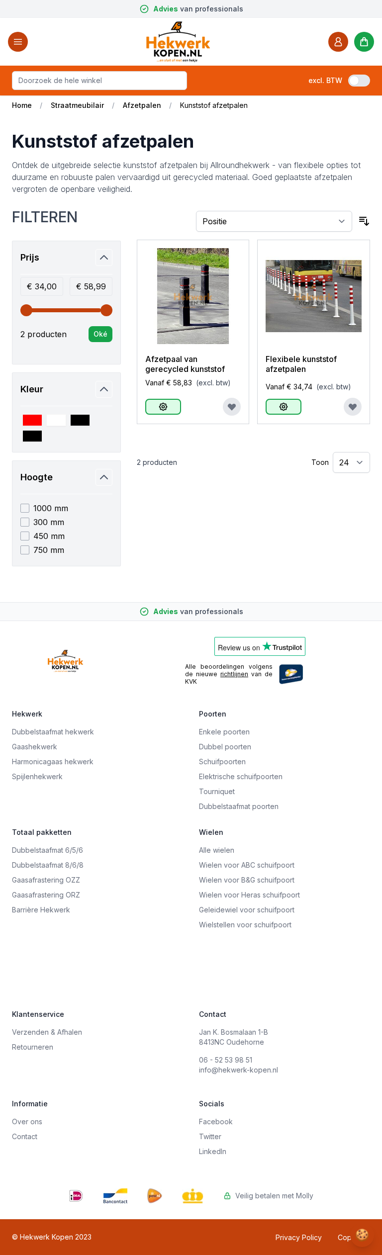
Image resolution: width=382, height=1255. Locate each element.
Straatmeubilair (77, 105)
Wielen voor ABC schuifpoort (246, 865)
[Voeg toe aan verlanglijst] (232, 407)
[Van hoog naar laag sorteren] (364, 221)
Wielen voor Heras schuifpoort (249, 895)
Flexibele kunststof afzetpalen (301, 364)
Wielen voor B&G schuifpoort (246, 880)
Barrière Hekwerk (41, 909)
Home (22, 105)
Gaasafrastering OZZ (46, 880)
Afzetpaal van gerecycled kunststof (185, 364)
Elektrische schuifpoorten (241, 776)
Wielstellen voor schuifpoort (245, 924)
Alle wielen (216, 850)
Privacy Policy (299, 1237)
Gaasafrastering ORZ (46, 895)
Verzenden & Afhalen (47, 1032)
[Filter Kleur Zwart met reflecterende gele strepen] (80, 420)
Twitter (210, 1136)
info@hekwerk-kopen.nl (238, 1070)
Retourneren (32, 1047)
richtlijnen (234, 674)
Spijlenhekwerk (37, 776)
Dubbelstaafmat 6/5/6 (47, 850)
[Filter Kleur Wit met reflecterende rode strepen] (56, 420)
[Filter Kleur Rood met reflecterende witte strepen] (32, 420)
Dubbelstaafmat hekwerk (53, 731)
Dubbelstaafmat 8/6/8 (48, 865)
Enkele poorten (224, 731)
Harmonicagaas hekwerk (53, 761)
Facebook (216, 1121)
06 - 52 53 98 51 (225, 1060)
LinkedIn (212, 1151)
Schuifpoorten (222, 761)
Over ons (27, 1121)
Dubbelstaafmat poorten (239, 806)
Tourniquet (217, 791)
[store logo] (178, 41)
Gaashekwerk (34, 746)
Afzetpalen (142, 105)
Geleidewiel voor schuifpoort (246, 909)
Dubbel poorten (225, 746)
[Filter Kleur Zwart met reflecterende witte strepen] (32, 436)
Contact (24, 1136)
